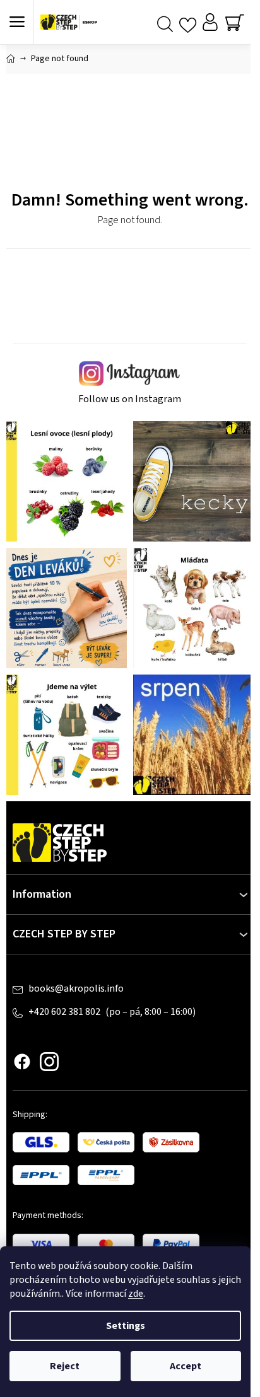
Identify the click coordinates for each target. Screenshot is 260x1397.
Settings (125, 1326)
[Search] (165, 22)
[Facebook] (22, 1061)
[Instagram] (49, 1061)
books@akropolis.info (76, 988)
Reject (65, 1366)
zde (135, 1294)
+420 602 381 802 (65, 1012)
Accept (185, 1366)
